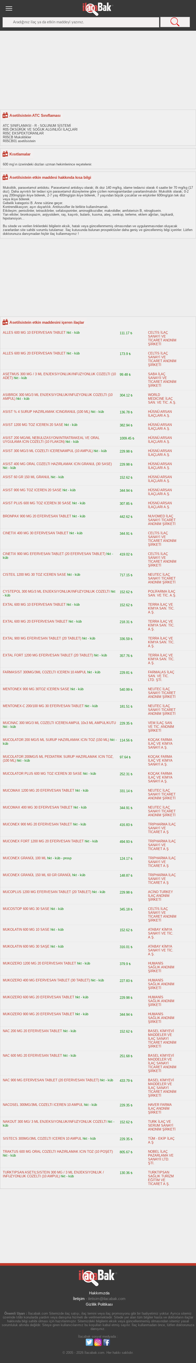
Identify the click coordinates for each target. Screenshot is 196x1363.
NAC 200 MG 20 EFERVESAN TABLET (32, 1031)
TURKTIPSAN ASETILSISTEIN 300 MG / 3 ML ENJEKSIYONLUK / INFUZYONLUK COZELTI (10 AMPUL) (53, 1174)
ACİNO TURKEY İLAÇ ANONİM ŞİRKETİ (160, 895)
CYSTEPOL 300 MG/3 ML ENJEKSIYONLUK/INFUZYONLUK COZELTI (56, 591)
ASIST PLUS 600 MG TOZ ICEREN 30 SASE (37, 503)
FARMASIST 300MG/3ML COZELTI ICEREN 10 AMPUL (44, 672)
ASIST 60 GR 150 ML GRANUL (26, 477)
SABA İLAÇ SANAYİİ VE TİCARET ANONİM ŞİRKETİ (162, 379)
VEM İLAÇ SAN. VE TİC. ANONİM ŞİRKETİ (161, 726)
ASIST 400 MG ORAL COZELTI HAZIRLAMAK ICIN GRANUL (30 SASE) (57, 464)
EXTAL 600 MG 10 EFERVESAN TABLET (34, 604)
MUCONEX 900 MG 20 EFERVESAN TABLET (38, 824)
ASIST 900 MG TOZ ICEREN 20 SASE (32, 490)
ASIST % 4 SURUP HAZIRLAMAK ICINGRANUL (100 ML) (46, 412)
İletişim (79, 1298)
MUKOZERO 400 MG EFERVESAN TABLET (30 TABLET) (46, 980)
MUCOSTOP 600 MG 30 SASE (26, 909)
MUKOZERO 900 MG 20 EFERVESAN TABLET (38, 1014)
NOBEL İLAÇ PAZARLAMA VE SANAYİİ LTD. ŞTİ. (161, 1157)
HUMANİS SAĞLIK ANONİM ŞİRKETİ (161, 967)
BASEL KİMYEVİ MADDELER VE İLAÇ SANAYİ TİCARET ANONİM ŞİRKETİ (162, 1038)
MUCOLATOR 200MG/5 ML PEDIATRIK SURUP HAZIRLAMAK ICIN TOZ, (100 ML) (58, 758)
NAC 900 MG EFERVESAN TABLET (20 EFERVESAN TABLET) (51, 1080)
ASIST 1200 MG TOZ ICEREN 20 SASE (33, 425)
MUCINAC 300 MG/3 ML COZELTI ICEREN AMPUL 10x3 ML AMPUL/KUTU (59, 723)
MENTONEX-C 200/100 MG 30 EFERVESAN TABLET (43, 706)
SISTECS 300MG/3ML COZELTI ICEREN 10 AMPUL (42, 1138)
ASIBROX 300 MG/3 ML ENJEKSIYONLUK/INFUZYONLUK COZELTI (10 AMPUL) (58, 397)
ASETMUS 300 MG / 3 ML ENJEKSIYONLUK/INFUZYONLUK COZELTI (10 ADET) (59, 376)
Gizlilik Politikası (99, 1304)
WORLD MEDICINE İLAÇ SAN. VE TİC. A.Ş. (162, 398)
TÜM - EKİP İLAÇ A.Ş (161, 1140)
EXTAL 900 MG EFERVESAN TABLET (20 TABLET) (42, 638)
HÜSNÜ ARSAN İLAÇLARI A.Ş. (160, 413)
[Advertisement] (98, 70)
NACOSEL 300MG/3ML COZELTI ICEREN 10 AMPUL (43, 1105)
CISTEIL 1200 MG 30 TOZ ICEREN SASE (34, 574)
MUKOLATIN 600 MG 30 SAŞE (26, 946)
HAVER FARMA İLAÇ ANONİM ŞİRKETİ (160, 1108)
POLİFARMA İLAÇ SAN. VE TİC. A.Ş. (162, 593)
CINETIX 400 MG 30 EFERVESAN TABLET (36, 533)
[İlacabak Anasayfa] (98, 9)
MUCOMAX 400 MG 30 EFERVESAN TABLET (37, 807)
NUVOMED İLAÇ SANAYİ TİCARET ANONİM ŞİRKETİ (162, 520)
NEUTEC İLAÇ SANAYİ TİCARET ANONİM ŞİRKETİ (162, 578)
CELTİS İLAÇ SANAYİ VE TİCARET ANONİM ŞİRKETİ (162, 338)
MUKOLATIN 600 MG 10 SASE (26, 929)
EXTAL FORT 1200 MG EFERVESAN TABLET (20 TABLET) (48, 655)
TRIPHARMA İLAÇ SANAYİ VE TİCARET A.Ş (162, 828)
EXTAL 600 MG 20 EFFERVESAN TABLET (35, 621)
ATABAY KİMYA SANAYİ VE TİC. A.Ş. (160, 933)
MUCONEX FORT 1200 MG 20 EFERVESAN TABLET (44, 841)
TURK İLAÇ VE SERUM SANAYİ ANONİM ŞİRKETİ (162, 1125)
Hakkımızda (99, 1293)
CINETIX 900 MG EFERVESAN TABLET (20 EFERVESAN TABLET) (54, 554)
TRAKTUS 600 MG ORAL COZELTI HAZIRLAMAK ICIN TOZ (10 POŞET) (58, 1152)
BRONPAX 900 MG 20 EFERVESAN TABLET (37, 516)
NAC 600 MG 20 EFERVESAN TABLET (32, 1055)
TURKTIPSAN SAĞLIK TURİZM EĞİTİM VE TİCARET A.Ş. (161, 1178)
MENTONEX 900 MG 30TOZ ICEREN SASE (36, 689)
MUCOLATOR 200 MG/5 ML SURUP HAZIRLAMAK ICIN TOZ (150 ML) (56, 740)
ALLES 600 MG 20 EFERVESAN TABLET (34, 353)
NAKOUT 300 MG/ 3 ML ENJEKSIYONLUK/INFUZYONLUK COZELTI (55, 1122)
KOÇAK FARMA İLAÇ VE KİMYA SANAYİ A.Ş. (160, 743)
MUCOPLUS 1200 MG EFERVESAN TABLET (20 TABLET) (47, 892)
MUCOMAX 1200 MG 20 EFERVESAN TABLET (38, 790)
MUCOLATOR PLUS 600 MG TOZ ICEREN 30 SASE (42, 773)
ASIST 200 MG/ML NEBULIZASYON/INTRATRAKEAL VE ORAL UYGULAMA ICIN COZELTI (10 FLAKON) (51, 440)
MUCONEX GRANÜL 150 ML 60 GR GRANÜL (37, 875)
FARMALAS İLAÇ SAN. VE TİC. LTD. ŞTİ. (161, 676)
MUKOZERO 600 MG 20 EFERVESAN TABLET (38, 997)
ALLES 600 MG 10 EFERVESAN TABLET (34, 332)
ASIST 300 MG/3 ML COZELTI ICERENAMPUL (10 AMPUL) (48, 451)
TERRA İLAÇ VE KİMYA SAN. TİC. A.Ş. (161, 608)
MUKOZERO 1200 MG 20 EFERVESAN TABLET (39, 963)
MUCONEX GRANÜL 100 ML (25, 858)
